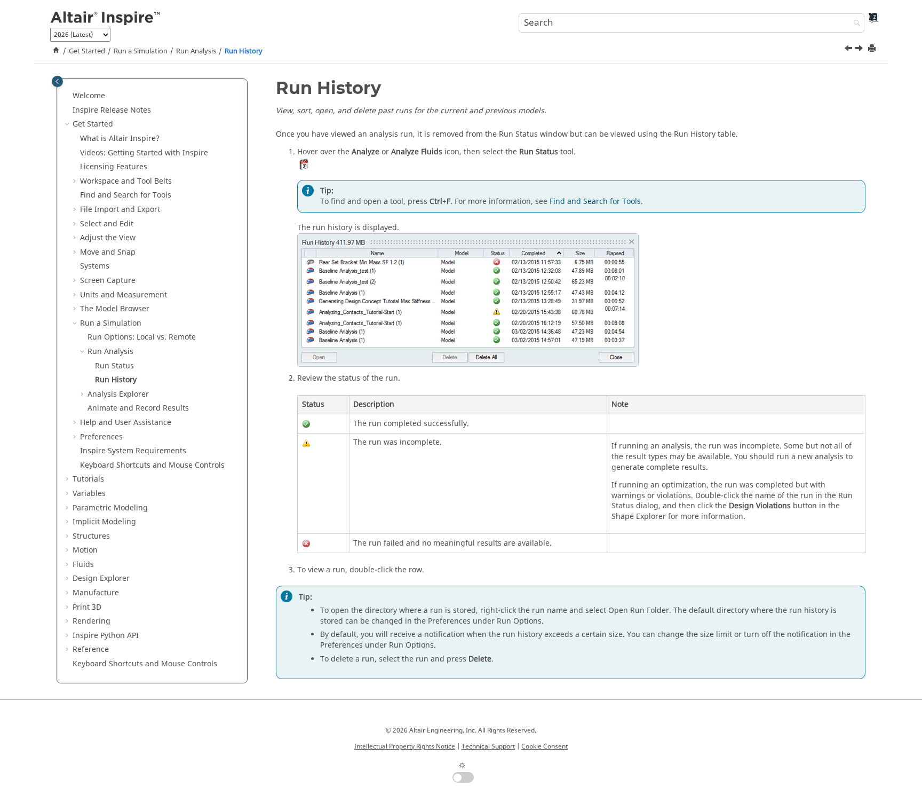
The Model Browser (114, 308)
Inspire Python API (106, 635)
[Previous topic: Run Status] (849, 49)
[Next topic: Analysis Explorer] (860, 49)
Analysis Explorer (118, 393)
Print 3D (87, 606)
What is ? (120, 138)
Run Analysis (196, 51)
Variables (89, 493)
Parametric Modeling (110, 507)
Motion (85, 550)
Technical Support (488, 746)
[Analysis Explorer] (860, 49)
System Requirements (133, 450)
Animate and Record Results (138, 408)
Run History (244, 51)
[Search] (854, 23)
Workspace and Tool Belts (126, 180)
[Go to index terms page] (869, 21)
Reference (91, 649)
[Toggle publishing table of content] (57, 81)
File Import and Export (120, 209)
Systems (94, 266)
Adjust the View (108, 237)
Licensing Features (113, 166)
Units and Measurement (123, 294)
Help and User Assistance (125, 422)
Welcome (89, 95)
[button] (68, 96)
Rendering (91, 621)
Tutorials (88, 479)
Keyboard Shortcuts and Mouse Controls (152, 464)
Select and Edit (106, 223)
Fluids (83, 564)
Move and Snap (108, 251)
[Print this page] (873, 49)
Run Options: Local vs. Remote (142, 337)
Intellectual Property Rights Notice (404, 746)
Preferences (101, 436)
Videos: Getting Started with (144, 152)
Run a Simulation (141, 51)
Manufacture (96, 593)
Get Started (87, 51)
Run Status (114, 365)
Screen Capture (108, 280)
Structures (91, 535)
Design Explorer (101, 578)
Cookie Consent (544, 746)
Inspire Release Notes (112, 109)
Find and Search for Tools (125, 195)
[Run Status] (849, 49)
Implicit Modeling (104, 521)
